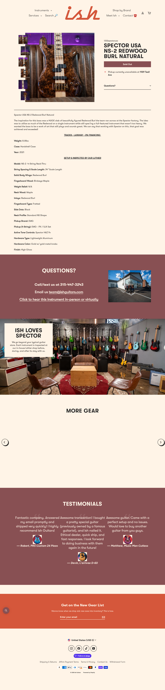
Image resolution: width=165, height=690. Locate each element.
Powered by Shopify (89, 672)
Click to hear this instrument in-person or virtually (59, 299)
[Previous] (5, 442)
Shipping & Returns (48, 662)
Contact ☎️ (130, 15)
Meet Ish (111, 15)
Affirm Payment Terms (69, 662)
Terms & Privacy (88, 662)
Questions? (109, 85)
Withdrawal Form (117, 662)
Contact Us (102, 662)
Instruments (42, 10)
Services (34, 15)
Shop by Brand (122, 10)
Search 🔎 (51, 15)
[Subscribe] (103, 617)
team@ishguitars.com (66, 292)
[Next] (161, 442)
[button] (6, 610)
